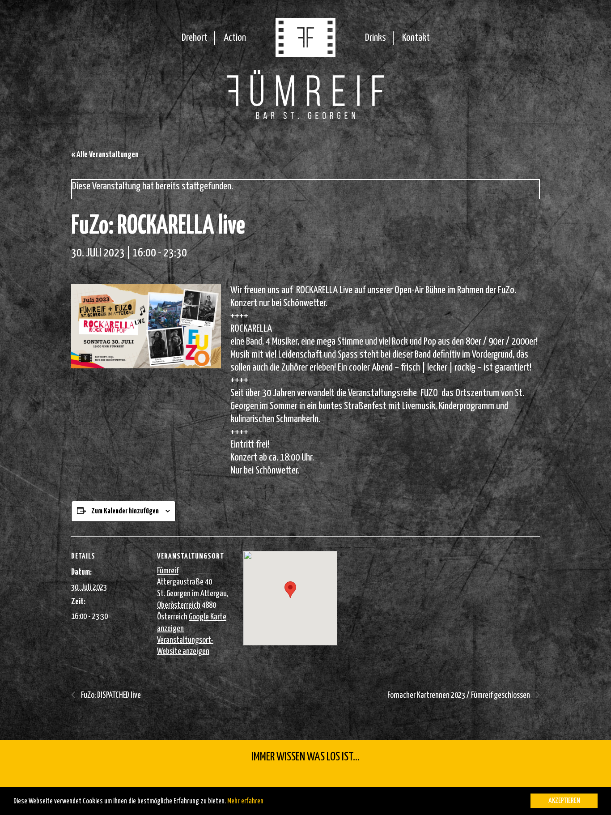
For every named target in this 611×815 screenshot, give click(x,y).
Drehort (195, 38)
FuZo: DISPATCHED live (110, 695)
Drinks (375, 38)
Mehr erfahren (245, 801)
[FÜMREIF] (305, 54)
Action (235, 38)
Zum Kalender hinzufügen (125, 511)
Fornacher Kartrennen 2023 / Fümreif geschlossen (459, 695)
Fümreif (167, 571)
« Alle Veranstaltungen (105, 154)
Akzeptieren (564, 801)
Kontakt (416, 38)
